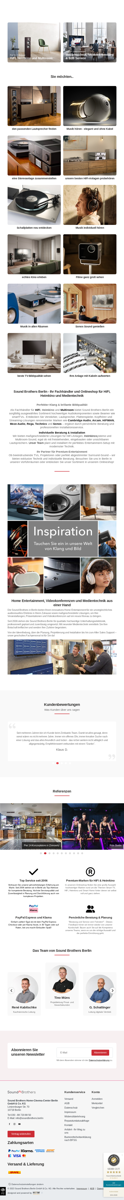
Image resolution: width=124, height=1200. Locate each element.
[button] (53, 763)
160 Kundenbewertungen (113, 1184)
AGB (67, 1103)
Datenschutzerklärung (99, 1060)
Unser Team (36, 442)
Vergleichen (98, 1107)
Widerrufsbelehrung (74, 1116)
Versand (68, 1099)
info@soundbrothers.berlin (29, 1118)
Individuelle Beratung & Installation (62, 432)
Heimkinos (90, 436)
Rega (30, 423)
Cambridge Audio (79, 420)
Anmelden (97, 1099)
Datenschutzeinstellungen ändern (27, 1184)
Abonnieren (100, 1052)
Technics (41, 423)
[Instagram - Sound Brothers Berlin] (14, 1124)
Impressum (70, 1112)
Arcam (96, 420)
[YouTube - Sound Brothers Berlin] (19, 1124)
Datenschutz (71, 1107)
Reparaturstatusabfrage (76, 1120)
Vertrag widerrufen (21, 1134)
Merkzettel (97, 1103)
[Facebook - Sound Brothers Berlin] (9, 1124)
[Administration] (42, 1193)
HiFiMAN (108, 420)
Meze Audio (17, 423)
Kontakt (68, 1125)
